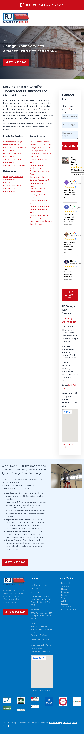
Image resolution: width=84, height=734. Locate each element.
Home (6, 41)
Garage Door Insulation (40, 145)
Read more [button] (68, 225)
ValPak (64, 604)
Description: (68, 326)
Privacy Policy (55, 723)
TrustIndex (66, 607)
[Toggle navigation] (68, 18)
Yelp (63, 598)
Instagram (66, 592)
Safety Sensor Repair (39, 142)
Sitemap (67, 723)
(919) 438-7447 (43, 640)
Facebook (65, 583)
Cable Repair (35, 192)
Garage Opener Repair (40, 206)
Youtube (65, 586)
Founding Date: (69, 402)
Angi (63, 601)
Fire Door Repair (37, 189)
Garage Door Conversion (14, 165)
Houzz (64, 589)
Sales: (65, 385)
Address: (66, 346)
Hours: (65, 362)
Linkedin (65, 595)
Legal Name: (68, 393)
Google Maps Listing (40, 690)
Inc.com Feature (68, 609)
